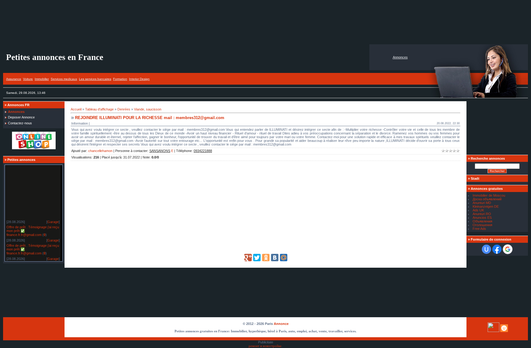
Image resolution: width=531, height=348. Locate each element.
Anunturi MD (482, 203)
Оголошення (482, 225)
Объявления (482, 221)
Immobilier (42, 79)
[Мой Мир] (283, 257)
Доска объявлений (487, 199)
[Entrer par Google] (508, 249)
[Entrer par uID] (486, 249)
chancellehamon (100, 151)
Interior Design (139, 79)
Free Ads (479, 228)
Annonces (400, 57)
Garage (53, 220)
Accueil (76, 109)
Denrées (123, 109)
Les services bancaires (95, 79)
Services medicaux (64, 79)
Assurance (13, 79)
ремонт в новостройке (265, 346)
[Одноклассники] (265, 257)
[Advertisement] (265, 22)
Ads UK (478, 210)
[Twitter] (257, 257)
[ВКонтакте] (274, 257)
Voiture (28, 79)
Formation (120, 79)
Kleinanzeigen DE (486, 206)
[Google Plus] (248, 257)
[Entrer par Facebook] (497, 249)
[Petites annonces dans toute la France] (34, 148)
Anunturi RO (482, 214)
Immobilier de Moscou (489, 195)
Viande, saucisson (147, 109)
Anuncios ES (482, 217)
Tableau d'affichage (99, 109)
